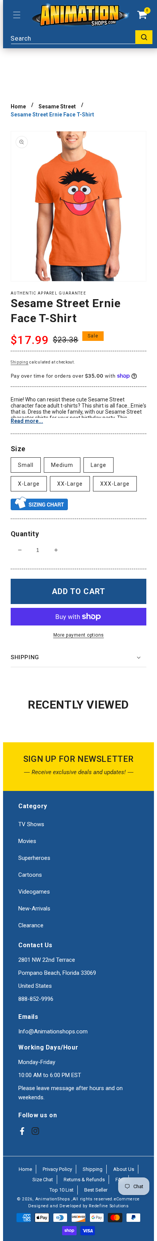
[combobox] (81, 37)
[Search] (143, 37)
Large (98, 465)
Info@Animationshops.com (53, 1031)
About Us (123, 1169)
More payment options (78, 635)
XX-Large (70, 484)
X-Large (29, 484)
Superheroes (34, 858)
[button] (16, 15)
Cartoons (30, 874)
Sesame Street (57, 106)
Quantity (25, 534)
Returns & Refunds (84, 1179)
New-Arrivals (34, 908)
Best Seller (95, 1190)
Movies (27, 841)
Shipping (20, 362)
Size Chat (42, 1179)
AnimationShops (52, 1199)
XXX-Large (115, 484)
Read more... (27, 421)
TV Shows (31, 824)
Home (18, 106)
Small (26, 465)
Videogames (34, 891)
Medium (62, 465)
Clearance (30, 925)
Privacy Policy (57, 1169)
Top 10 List (62, 1190)
